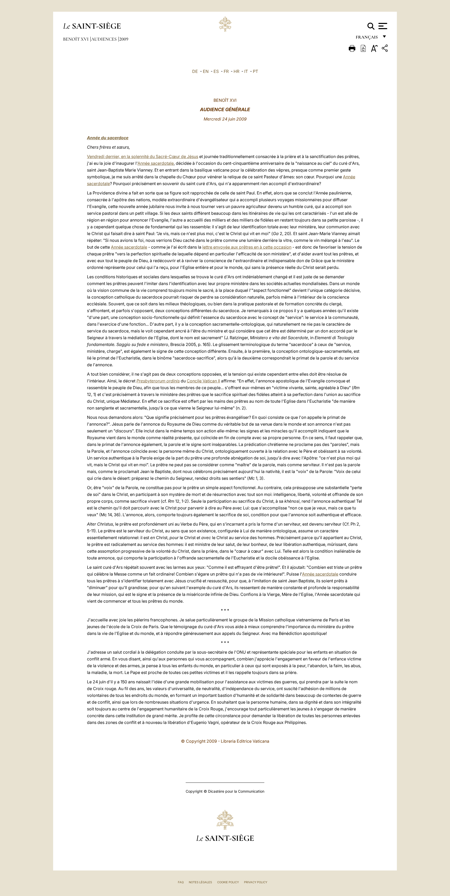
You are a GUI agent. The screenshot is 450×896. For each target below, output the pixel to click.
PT (255, 71)
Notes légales (200, 882)
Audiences (104, 39)
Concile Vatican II (203, 380)
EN (206, 71)
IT (246, 71)
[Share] (385, 49)
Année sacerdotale (156, 163)
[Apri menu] (382, 26)
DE (195, 71)
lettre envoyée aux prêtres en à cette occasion (246, 247)
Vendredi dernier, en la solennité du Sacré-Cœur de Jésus (142, 156)
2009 (123, 39)
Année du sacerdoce (107, 137)
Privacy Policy (255, 882)
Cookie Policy (228, 882)
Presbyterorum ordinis (158, 380)
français (367, 38)
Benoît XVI (76, 39)
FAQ (181, 882)
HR (236, 71)
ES (216, 71)
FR (226, 71)
